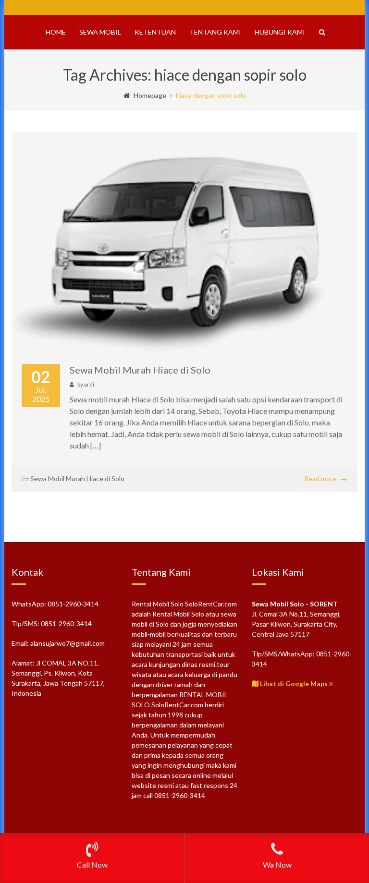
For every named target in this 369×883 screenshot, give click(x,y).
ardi (89, 384)
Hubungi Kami (280, 32)
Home (56, 32)
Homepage (150, 95)
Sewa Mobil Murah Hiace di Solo (140, 369)
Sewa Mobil (100, 32)
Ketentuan (155, 32)
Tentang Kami (215, 32)
